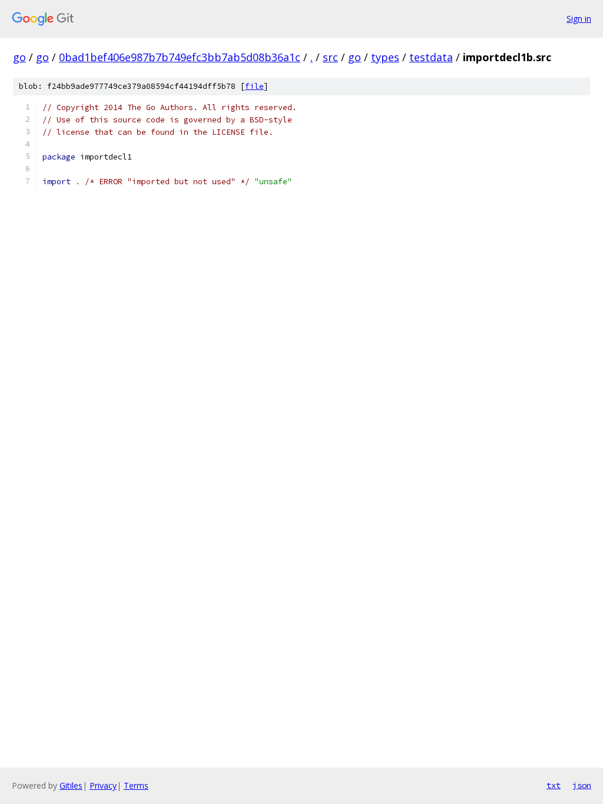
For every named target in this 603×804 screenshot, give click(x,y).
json (581, 785)
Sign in (578, 18)
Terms (136, 785)
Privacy (103, 785)
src (330, 57)
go (19, 57)
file (254, 86)
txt (553, 785)
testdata (431, 57)
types (385, 57)
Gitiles (70, 785)
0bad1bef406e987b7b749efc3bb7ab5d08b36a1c (179, 57)
